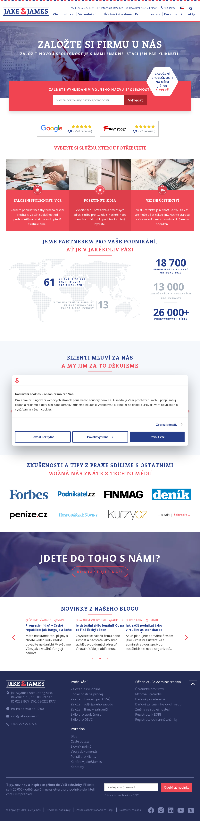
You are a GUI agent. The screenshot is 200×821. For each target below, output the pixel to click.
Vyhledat (135, 100)
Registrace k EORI (148, 714)
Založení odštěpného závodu (92, 704)
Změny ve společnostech (153, 709)
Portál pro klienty (83, 756)
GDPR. (136, 795)
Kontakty (77, 767)
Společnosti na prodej (87, 694)
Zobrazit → (182, 515)
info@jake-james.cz (112, 8)
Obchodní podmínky (58, 810)
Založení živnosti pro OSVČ (90, 699)
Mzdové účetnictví (148, 694)
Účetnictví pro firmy (149, 689)
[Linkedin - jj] (172, 811)
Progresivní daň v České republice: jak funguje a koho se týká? (49, 629)
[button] (14, 637)
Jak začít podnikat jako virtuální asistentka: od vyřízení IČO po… (144, 629)
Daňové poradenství (150, 699)
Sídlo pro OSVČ (82, 719)
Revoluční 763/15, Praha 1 (143, 8)
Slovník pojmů (81, 746)
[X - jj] (189, 811)
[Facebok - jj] (152, 811)
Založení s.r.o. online (86, 689)
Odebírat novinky (176, 787)
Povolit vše (157, 437)
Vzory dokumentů (84, 751)
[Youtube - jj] (180, 811)
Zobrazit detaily (167, 424)
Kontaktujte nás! (100, 572)
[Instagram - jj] (163, 811)
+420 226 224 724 (84, 8)
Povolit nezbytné (42, 437)
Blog (74, 736)
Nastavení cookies (130, 810)
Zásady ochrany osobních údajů (94, 810)
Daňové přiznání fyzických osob (158, 704)
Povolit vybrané (97, 437)
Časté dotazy (80, 741)
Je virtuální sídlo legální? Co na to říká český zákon (100, 627)
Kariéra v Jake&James (86, 762)
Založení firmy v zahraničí (89, 709)
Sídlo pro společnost (86, 714)
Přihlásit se (170, 8)
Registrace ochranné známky (156, 719)
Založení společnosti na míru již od (162, 82)
